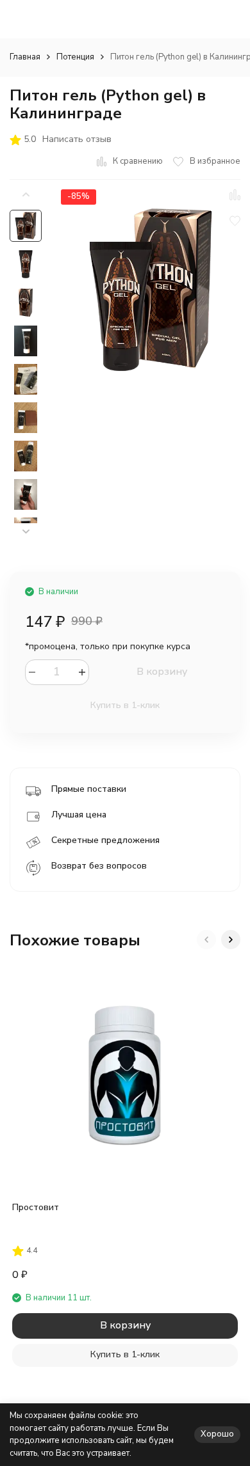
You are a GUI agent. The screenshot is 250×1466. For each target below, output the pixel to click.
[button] (26, 531)
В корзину (162, 672)
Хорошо (217, 1434)
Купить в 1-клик (125, 705)
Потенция (75, 57)
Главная (25, 57)
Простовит (35, 1207)
